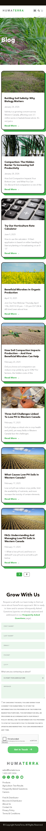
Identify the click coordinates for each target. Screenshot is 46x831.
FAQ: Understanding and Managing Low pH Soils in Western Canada (20, 538)
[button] (35, 10)
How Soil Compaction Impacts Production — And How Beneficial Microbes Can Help (22, 353)
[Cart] (42, 10)
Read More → (12, 126)
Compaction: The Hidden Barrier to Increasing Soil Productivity (19, 165)
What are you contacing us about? (16, 672)
